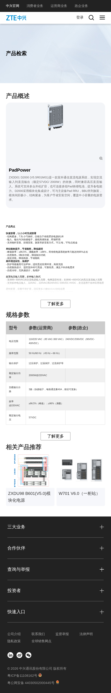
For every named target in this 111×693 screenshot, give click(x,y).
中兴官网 (12, 6)
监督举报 (62, 634)
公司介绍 (14, 634)
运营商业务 (59, 6)
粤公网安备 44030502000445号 (30, 683)
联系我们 (38, 634)
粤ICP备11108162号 (22, 675)
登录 (80, 17)
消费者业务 (35, 6)
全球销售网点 (41, 641)
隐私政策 (14, 641)
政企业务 (81, 6)
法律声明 (86, 634)
